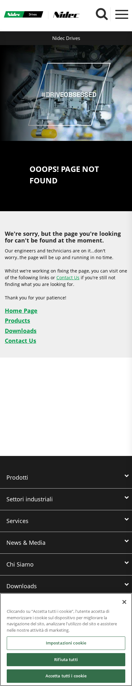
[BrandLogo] (24, 15)
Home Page (21, 310)
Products (17, 320)
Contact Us (67, 277)
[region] (66, 639)
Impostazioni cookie (66, 643)
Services (17, 521)
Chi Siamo (20, 564)
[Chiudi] (124, 602)
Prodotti (17, 477)
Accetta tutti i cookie (66, 676)
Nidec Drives (66, 38)
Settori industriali (29, 499)
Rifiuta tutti (66, 659)
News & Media (25, 542)
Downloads (21, 331)
